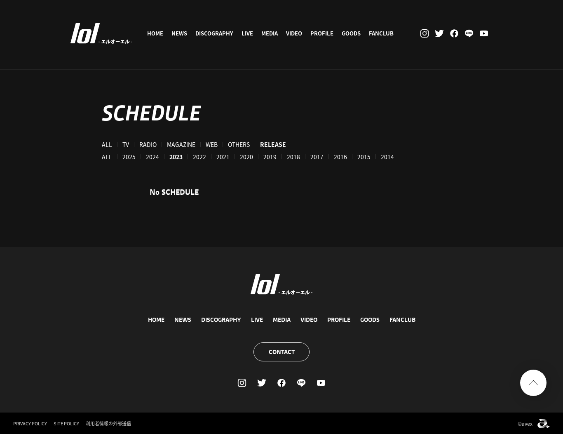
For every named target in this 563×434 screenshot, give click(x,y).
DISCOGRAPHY (214, 33)
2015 (364, 157)
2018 (293, 157)
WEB (212, 144)
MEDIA (269, 33)
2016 (340, 157)
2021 (223, 157)
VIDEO (294, 33)
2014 (387, 157)
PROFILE (321, 33)
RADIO (148, 144)
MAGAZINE (181, 144)
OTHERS (239, 144)
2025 (129, 157)
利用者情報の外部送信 (108, 423)
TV (125, 144)
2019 (270, 157)
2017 (317, 157)
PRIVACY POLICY (30, 423)
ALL (107, 144)
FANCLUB (381, 33)
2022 (199, 157)
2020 (246, 157)
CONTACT (282, 352)
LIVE (247, 33)
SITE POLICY (66, 423)
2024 (152, 157)
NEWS (179, 33)
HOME (155, 33)
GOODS (351, 33)
